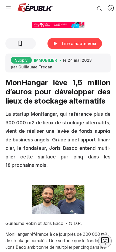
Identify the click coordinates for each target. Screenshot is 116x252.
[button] (8, 8)
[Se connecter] (110, 8)
